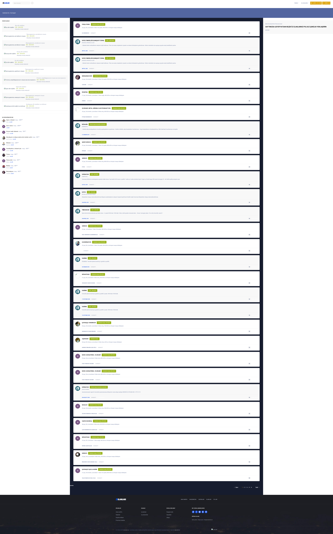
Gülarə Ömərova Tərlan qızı (89, 413)
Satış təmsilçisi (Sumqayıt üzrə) (93, 40)
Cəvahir (84, 84)
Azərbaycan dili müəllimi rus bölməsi (36, 104)
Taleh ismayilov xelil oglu (89, 478)
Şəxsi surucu (86, 142)
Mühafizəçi (86, 274)
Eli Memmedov (85, 33)
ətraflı (10, 122)
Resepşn (85, 92)
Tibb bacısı (85, 210)
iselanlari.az (126, 530)
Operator (85, 174)
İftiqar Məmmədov (87, 116)
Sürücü (84, 158)
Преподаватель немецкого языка (35, 95)
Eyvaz (83, 166)
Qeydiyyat (267, 30)
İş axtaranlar (304, 3)
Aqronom (85, 338)
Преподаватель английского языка (36, 34)
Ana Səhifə (184, 499)
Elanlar (296, 3)
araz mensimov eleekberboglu (90, 234)
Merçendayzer (87, 76)
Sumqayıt (93, 33)
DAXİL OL (327, 3)
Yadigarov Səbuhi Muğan (88, 283)
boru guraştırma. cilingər (91, 355)
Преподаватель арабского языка (34, 69)
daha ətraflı (255, 33)
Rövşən (84, 150)
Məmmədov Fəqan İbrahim (89, 331)
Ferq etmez (86, 24)
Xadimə (84, 258)
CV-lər (215, 499)
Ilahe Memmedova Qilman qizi (89, 429)
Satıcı (84, 192)
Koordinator (86, 242)
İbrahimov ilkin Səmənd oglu (89, 462)
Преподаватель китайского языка (35, 43)
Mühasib (85, 124)
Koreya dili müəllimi (22, 51)
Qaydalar (201, 499)
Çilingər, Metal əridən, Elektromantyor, (96, 108)
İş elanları (143, 512)
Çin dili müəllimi (19, 60)
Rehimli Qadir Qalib (87, 445)
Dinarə (84, 100)
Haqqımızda (192, 499)
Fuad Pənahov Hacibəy (88, 363)
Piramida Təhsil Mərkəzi (21, 29)
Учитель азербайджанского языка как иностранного (51, 78)
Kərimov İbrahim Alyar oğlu (89, 347)
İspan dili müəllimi (21, 86)
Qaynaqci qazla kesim (89, 469)
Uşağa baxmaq (87, 421)
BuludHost (177, 530)
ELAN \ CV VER (316, 3)
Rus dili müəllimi (19, 25)
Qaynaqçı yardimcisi (89, 322)
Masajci (84, 405)
